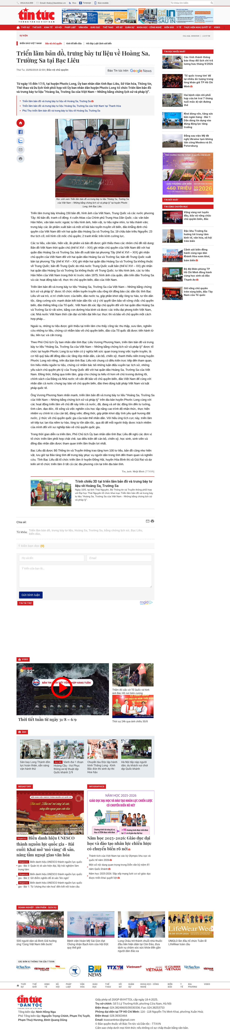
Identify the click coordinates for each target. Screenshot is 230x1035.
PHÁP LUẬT (70, 27)
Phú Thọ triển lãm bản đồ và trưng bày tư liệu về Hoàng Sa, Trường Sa (61, 110)
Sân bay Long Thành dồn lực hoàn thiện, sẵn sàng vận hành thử (35, 765)
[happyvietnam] (48, 967)
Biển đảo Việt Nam (31, 43)
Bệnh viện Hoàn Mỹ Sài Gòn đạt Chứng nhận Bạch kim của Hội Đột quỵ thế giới (87, 944)
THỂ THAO (108, 27)
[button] (149, 749)
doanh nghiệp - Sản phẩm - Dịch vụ (37, 907)
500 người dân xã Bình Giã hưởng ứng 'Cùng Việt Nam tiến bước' (37, 942)
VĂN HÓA (83, 27)
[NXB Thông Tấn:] (68, 971)
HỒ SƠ (119, 27)
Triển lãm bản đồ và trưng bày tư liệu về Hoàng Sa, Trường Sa (56, 101)
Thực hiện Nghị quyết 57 (197, 27)
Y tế (179, 27)
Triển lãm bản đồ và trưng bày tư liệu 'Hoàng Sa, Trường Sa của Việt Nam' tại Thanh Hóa (71, 105)
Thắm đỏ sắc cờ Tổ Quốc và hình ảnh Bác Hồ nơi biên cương (130, 691)
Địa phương (192, 985)
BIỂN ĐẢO (169, 27)
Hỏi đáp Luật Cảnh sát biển (99, 43)
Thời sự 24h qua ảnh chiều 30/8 (130, 721)
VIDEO (217, 27)
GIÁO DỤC (95, 27)
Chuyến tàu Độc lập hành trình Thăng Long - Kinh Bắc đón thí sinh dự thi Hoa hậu (102, 767)
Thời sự (25, 27)
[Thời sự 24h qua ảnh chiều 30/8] (133, 706)
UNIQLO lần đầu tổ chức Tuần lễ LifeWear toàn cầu (187, 942)
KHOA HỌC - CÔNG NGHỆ (149, 27)
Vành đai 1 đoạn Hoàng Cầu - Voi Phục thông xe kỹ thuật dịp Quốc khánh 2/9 (68, 767)
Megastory (22, 838)
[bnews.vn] (87, 971)
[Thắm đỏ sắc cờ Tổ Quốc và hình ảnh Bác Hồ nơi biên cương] (133, 674)
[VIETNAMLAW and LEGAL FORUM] (33, 969)
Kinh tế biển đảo (74, 43)
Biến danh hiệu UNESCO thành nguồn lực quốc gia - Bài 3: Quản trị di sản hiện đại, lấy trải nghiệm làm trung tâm (50, 865)
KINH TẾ (48, 27)
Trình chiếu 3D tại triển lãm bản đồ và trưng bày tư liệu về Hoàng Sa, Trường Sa (113, 483)
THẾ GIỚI (36, 27)
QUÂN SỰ (129, 27)
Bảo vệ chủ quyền (53, 43)
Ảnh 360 (58, 762)
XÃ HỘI (58, 27)
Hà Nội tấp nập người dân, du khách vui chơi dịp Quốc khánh (134, 765)
